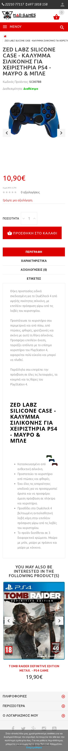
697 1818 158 (37, 4)
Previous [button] (7, 133)
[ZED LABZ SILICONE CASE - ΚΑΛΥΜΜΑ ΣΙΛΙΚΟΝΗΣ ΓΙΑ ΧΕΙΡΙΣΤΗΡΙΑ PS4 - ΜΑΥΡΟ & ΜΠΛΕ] (34, 120)
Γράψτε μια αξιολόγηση (17, 200)
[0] (56, 17)
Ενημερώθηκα (34, 747)
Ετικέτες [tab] (34, 278)
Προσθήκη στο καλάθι (35, 233)
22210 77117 (14, 4)
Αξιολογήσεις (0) (34, 269)
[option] (34, 120)
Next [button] (61, 133)
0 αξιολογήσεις (30, 192)
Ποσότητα (11, 218)
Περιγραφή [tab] (34, 251)
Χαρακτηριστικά (34, 260)
